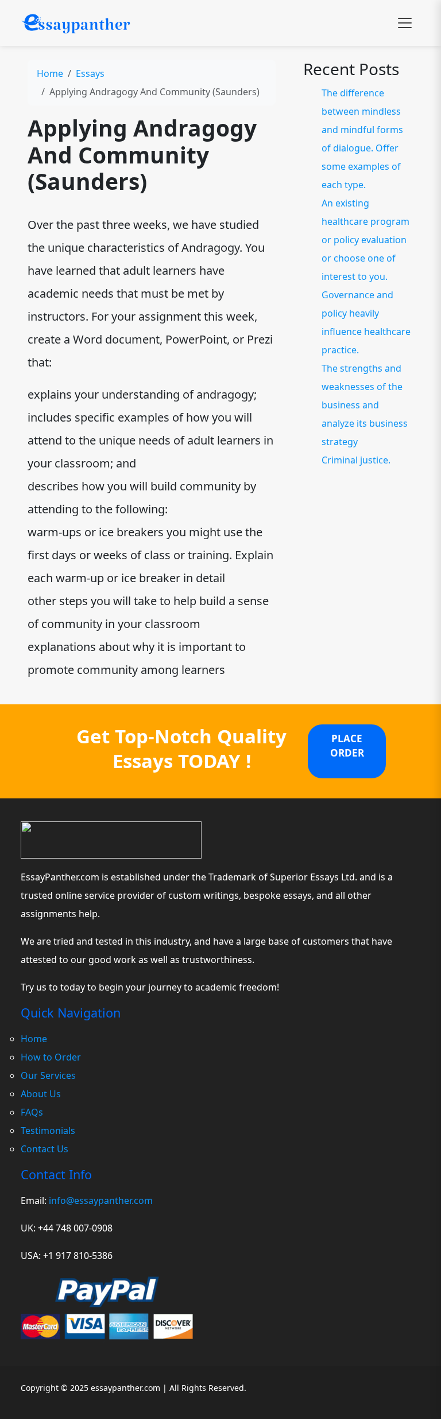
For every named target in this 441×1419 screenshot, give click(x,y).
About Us (41, 1093)
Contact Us (44, 1149)
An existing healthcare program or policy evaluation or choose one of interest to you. (365, 240)
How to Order (51, 1057)
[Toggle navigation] (404, 23)
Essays (90, 73)
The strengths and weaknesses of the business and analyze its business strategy (365, 405)
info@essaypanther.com (101, 1200)
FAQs (32, 1112)
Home (50, 73)
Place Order (347, 746)
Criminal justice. (356, 460)
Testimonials (48, 1130)
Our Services (48, 1075)
